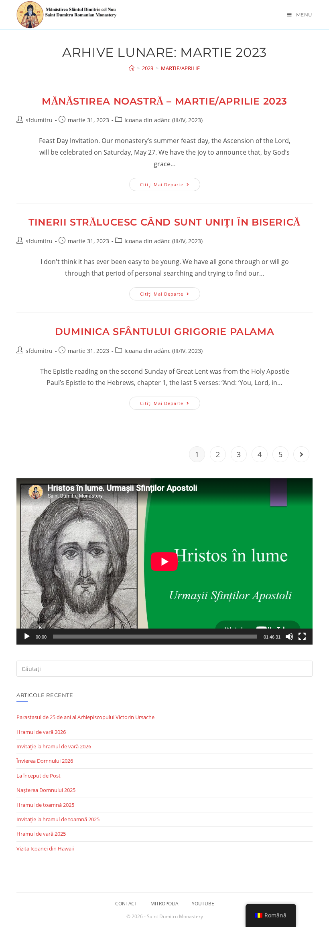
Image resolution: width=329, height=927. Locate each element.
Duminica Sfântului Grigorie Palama (164, 331)
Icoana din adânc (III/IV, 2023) (163, 120)
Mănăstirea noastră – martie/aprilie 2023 (164, 101)
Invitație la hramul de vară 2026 (53, 746)
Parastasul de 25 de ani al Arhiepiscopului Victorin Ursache (85, 717)
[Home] (131, 68)
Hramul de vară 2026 (41, 732)
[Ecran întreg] (302, 637)
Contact (126, 903)
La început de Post (38, 775)
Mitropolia (164, 903)
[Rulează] (27, 637)
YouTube (203, 903)
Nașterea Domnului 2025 (45, 790)
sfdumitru (39, 120)
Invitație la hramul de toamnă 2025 (58, 819)
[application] (164, 561)
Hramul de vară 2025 (41, 833)
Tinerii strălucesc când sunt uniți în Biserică (164, 222)
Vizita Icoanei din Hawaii (45, 848)
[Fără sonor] (289, 637)
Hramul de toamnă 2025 (45, 804)
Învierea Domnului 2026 (44, 760)
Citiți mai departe (170, 186)
